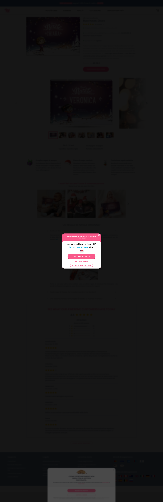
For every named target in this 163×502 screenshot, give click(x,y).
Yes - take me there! (81, 256)
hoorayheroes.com (78, 247)
